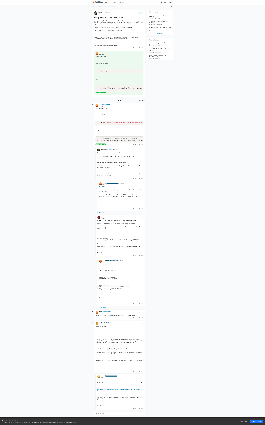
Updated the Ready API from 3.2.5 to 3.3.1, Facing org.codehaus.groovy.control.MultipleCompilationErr (160, 49)
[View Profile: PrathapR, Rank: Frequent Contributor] (100, 183)
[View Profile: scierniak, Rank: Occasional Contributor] (98, 376)
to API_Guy (120, 260)
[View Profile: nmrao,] (97, 53)
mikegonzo (157, 45)
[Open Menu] (172, 6)
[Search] (161, 2)
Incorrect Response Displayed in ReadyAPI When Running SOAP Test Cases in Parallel (160, 28)
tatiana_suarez (159, 24)
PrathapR (104, 183)
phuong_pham (159, 30)
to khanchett (121, 183)
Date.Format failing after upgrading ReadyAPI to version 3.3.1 (158, 55)
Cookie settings (243, 421)
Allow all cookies (256, 421)
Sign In (170, 2)
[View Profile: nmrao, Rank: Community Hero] (97, 105)
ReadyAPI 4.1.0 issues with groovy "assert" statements (160, 15)
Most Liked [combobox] (142, 100)
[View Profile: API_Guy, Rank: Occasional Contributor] (98, 217)
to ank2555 (120, 376)
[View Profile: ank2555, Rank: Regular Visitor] (97, 323)
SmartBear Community (96, 6)
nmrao (100, 53)
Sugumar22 (158, 52)
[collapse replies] (92, 104)
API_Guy (103, 216)
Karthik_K (157, 58)
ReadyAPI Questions (111, 6)
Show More (101, 212)
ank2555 (101, 322)
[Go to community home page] (97, 2)
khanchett (100, 12)
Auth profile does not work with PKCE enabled (158, 22)
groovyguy (157, 18)
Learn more (75, 422)
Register (165, 2)
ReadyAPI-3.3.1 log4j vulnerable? (157, 43)
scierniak (103, 376)
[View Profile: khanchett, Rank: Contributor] (95, 13)
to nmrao (115, 149)
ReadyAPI (104, 6)
